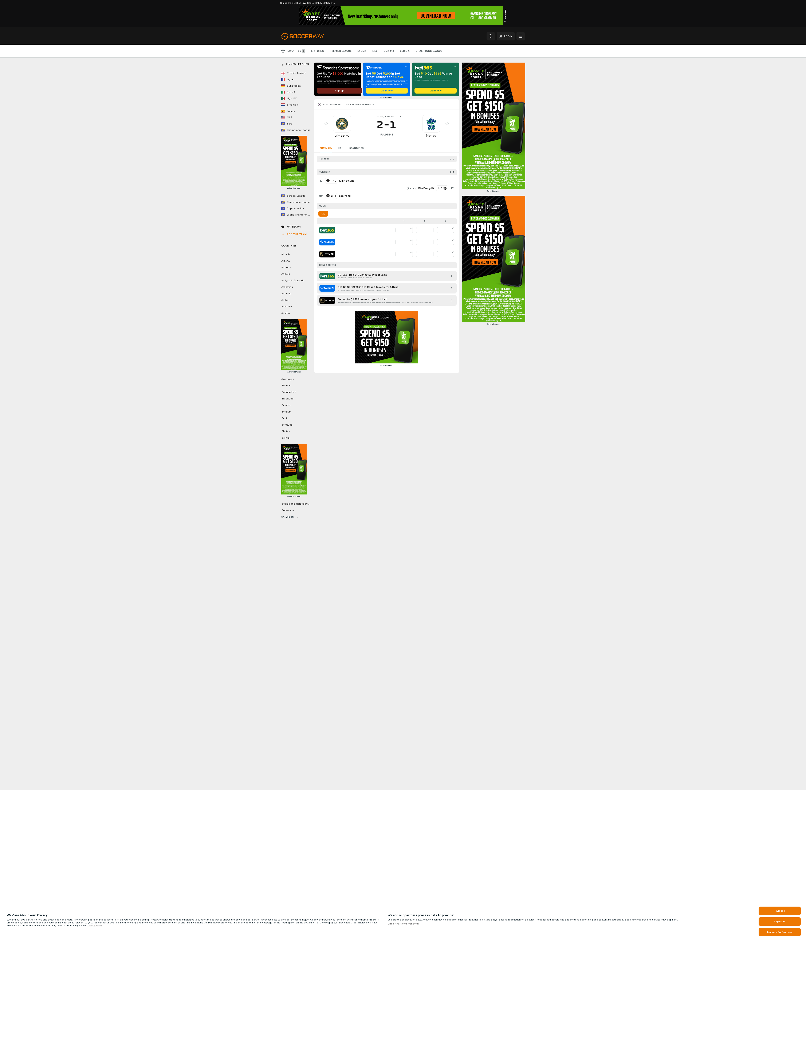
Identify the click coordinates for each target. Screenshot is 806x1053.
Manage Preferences (779, 932)
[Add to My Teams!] (326, 123)
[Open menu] (520, 36)
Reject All (779, 921)
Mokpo (431, 136)
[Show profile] (342, 124)
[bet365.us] (327, 230)
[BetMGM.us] (327, 254)
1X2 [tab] (323, 213)
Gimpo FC (342, 136)
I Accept (780, 910)
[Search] (491, 36)
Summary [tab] (326, 148)
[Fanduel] (327, 242)
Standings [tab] (356, 148)
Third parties (94, 925)
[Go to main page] (310, 36)
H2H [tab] (340, 148)
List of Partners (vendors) (403, 923)
